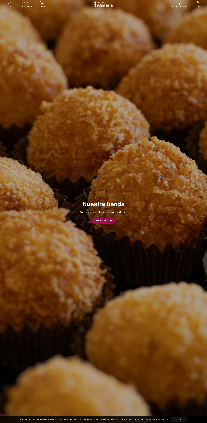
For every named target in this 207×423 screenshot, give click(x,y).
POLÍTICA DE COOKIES (164, 419)
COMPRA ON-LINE (103, 223)
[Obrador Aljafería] (103, 4)
